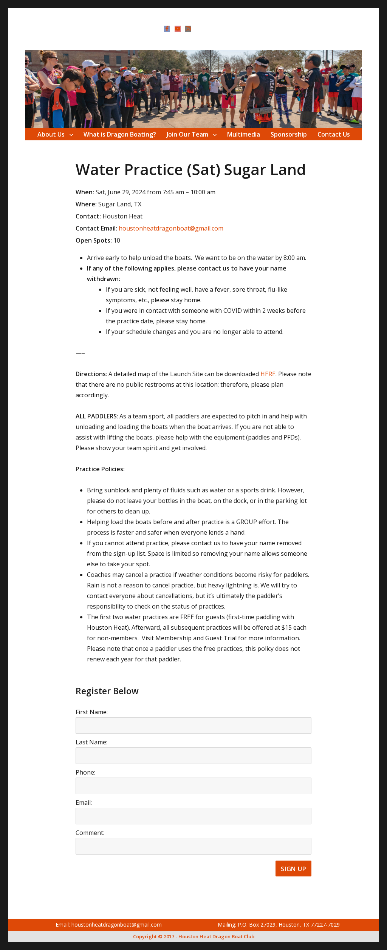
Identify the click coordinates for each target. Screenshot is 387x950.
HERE (268, 374)
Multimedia (243, 134)
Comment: (90, 833)
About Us (51, 134)
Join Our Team (187, 134)
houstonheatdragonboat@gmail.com (171, 228)
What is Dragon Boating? (120, 134)
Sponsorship (289, 134)
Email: (84, 802)
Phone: (85, 772)
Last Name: (91, 742)
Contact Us (333, 134)
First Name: (92, 712)
